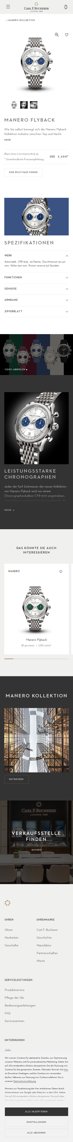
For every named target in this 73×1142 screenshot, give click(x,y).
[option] (36, 63)
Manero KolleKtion (21, 20)
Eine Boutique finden (23, 172)
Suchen (36, 850)
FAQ (8, 1013)
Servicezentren (14, 1021)
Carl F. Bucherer (47, 930)
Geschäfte (11, 945)
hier (66, 1070)
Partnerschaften (47, 953)
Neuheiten (11, 937)
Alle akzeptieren (36, 1112)
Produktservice (15, 990)
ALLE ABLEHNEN (36, 1133)
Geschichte (44, 937)
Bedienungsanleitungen (20, 1005)
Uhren (9, 930)
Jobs (8, 1050)
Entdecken (16, 779)
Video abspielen (15, 369)
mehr (7, 140)
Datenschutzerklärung (24, 1081)
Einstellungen (36, 1122)
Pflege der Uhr (14, 997)
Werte (41, 961)
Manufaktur (44, 945)
